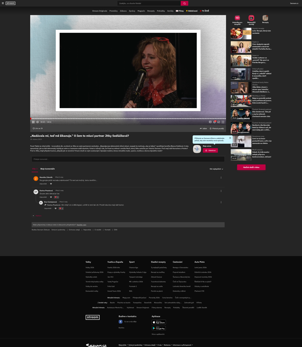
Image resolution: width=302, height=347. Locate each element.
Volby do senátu (92, 286)
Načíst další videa (251, 167)
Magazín (141, 11)
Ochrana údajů (149, 345)
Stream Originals (99, 11)
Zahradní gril (189, 303)
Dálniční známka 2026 (203, 272)
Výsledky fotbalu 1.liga (137, 272)
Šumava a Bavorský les (181, 277)
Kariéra (121, 328)
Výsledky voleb (91, 277)
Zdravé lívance (156, 277)
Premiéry (113, 11)
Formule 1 (133, 286)
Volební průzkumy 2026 (94, 272)
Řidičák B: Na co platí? (203, 282)
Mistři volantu (257, 150)
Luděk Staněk (202, 307)
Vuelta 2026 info (113, 267)
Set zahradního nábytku (173, 303)
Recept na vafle (157, 286)
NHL (130, 291)
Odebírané (192, 11)
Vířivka (199, 303)
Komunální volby (92, 291)
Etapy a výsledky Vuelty (116, 272)
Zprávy (132, 11)
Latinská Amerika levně (182, 286)
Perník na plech (157, 291)
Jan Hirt (110, 277)
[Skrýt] (230, 138)
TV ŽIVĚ (205, 11)
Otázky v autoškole (202, 286)
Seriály (170, 11)
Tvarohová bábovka (158, 282)
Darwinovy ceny (258, 136)
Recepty (151, 11)
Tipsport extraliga (136, 277)
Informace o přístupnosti (182, 345)
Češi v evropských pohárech (185, 298)
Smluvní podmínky (135, 345)
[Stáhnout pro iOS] (159, 322)
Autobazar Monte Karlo (115, 307)
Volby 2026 (90, 267)
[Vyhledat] (184, 3)
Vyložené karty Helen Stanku (260, 83)
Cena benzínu (167, 298)
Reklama (167, 345)
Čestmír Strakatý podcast (261, 109)
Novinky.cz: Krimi (258, 96)
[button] (128, 66)
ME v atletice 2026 (136, 282)
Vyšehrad (130, 307)
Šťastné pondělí (188, 307)
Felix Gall (111, 286)
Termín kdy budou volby (94, 282)
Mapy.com (126, 298)
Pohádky (161, 11)
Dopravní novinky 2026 (203, 277)
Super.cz (255, 42)
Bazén (112, 303)
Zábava (123, 11)
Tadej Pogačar (112, 282)
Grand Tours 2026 (114, 291)
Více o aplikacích (158, 334)
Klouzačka (158, 303)
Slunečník (147, 303)
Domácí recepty (258, 28)
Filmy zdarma (157, 307)
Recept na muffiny (158, 272)
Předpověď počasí (139, 298)
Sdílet (205, 128)
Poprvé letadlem (179, 272)
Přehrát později (218, 128)
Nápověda (122, 345)
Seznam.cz (294, 3)
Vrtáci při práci (257, 69)
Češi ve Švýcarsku (179, 282)
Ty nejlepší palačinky (159, 267)
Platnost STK (199, 291)
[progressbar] (128, 118)
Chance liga (133, 267)
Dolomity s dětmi (179, 291)
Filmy (181, 11)
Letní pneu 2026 (201, 267)
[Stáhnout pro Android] (159, 328)
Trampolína (137, 303)
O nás (159, 345)
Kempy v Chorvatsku (180, 267)
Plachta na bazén (123, 303)
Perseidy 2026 (154, 298)
